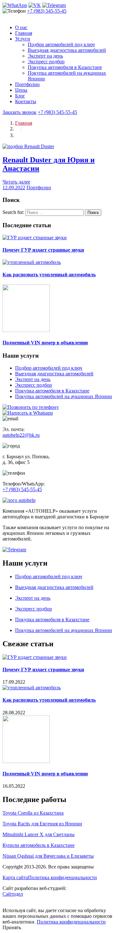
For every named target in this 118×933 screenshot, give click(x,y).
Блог (20, 95)
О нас (21, 27)
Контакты (25, 101)
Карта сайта (15, 877)
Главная (23, 33)
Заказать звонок (20, 112)
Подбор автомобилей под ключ (61, 44)
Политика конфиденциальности (62, 877)
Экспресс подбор (46, 61)
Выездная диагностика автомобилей (67, 50)
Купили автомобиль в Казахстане (39, 845)
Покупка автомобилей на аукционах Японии (63, 396)
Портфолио (27, 84)
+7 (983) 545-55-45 (46, 11)
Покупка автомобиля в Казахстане (65, 67)
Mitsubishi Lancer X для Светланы (39, 834)
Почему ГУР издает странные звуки (43, 250)
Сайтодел (13, 894)
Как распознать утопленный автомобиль (49, 274)
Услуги (22, 38)
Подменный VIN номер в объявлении (45, 342)
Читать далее (16, 182)
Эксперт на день (45, 56)
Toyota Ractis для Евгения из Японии (42, 823)
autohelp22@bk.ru (21, 435)
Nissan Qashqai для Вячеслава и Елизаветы (48, 856)
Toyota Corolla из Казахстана (33, 813)
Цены (21, 90)
